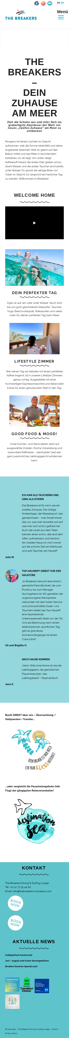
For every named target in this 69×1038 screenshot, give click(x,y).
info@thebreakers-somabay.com (32, 891)
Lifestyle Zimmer (34, 361)
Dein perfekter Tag (34, 293)
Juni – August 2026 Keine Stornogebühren (27, 960)
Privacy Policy (11, 1033)
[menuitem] (59, 14)
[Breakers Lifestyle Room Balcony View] (34, 338)
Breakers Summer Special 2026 (21, 966)
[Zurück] (3, 38)
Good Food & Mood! (34, 434)
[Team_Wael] (34, 411)
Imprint (54, 1029)
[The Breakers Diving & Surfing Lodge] (28, 18)
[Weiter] (66, 38)
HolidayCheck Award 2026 (18, 955)
